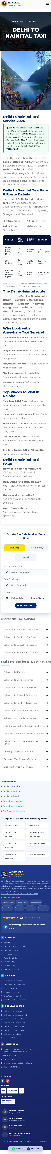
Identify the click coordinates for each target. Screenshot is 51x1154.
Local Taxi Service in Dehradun (18, 767)
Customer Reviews (11, 954)
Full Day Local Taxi (11, 992)
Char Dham (34, 825)
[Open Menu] (47, 4)
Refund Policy (9, 965)
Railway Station (22, 902)
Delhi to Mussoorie (11, 791)
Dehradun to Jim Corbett (14, 806)
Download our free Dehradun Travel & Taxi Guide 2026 (19, 894)
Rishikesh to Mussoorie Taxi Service (20, 718)
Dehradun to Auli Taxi (12, 1034)
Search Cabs (25, 605)
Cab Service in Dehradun (14, 811)
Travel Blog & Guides (11, 958)
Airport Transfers (10, 988)
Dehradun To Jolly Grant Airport (36, 834)
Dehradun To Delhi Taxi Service (18, 680)
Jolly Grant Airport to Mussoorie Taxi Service (24, 726)
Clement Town (7, 908)
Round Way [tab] (37, 548)
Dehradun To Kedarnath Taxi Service (21, 629)
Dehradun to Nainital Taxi (13, 1026)
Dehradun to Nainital (12, 801)
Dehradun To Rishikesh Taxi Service (20, 695)
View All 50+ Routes (11, 1038)
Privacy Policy (9, 962)
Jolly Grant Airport (8, 902)
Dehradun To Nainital (38, 843)
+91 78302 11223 (9, 1055)
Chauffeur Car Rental (12, 996)
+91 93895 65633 (9, 1059)
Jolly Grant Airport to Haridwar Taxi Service (24, 734)
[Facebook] (2, 1081)
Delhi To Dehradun (37, 854)
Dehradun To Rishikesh (10, 857)
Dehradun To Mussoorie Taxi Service (21, 687)
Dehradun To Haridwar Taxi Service (20, 703)
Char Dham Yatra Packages (14, 1000)
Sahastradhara (43, 908)
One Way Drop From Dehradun (19, 751)
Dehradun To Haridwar (10, 834)
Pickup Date (10, 592)
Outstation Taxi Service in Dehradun (21, 759)
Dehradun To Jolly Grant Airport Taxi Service (21, 742)
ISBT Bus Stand (36, 902)
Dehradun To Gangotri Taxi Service (20, 645)
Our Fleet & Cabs (10, 950)
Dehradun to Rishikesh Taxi (14, 1019)
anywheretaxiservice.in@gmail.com (17, 1063)
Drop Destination (12, 579)
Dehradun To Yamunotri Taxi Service (21, 653)
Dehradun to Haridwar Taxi (14, 1023)
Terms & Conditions (11, 969)
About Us (7, 943)
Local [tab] (26, 557)
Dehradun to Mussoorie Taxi (15, 1015)
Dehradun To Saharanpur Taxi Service (22, 711)
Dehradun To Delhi (13, 825)
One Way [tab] (14, 548)
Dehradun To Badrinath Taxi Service (21, 637)
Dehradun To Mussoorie (10, 845)
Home (15, 21)
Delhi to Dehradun (11, 786)
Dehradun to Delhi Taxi (12, 1011)
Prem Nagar (31, 908)
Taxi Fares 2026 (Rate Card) (14, 946)
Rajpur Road (19, 908)
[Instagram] (8, 1081)
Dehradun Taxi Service (14, 672)
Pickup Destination (13, 566)
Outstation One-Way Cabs (14, 984)
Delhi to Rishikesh (10, 796)
